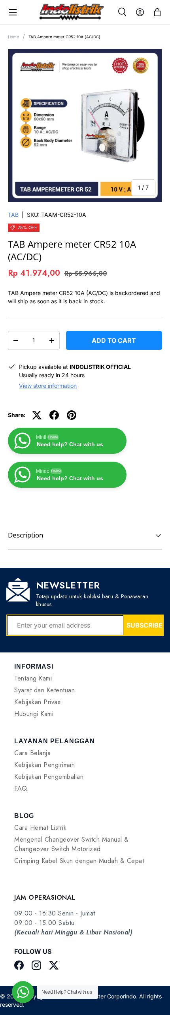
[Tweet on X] (36, 415)
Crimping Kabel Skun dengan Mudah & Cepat (79, 860)
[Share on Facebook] (54, 415)
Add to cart (114, 340)
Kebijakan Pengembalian (48, 776)
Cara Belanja (32, 752)
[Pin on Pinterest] (71, 415)
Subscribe (144, 625)
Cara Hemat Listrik (40, 827)
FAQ (20, 788)
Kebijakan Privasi (38, 702)
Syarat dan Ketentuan (44, 690)
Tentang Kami (33, 678)
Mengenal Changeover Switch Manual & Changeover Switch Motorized (71, 844)
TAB (13, 214)
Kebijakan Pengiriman (44, 764)
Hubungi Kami (33, 713)
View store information (48, 385)
